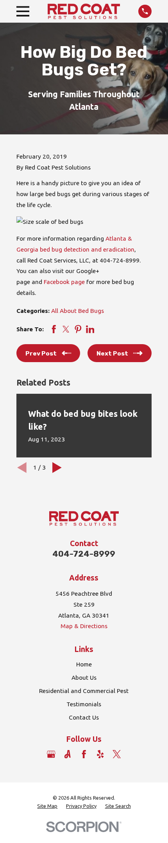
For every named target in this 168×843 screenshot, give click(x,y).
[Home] (84, 11)
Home (84, 664)
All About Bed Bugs (77, 310)
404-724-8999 (83, 554)
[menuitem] (47, 805)
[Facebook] (84, 754)
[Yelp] (100, 754)
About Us (84, 677)
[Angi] (67, 754)
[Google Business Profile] (51, 754)
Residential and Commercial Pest (84, 691)
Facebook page (64, 282)
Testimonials (83, 704)
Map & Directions (84, 626)
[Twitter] (117, 754)
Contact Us (84, 717)
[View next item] (57, 467)
